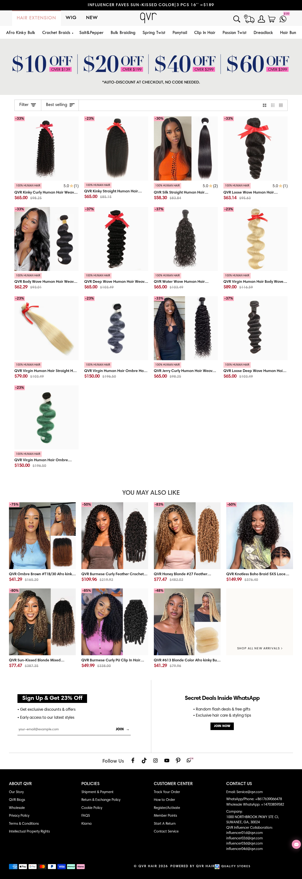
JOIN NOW (222, 726)
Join (123, 729)
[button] (57, 33)
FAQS (85, 816)
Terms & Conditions (24, 824)
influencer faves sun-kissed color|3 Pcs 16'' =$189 (151, 5)
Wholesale (17, 808)
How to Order (164, 800)
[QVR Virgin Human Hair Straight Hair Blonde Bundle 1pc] (46, 372)
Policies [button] (90, 784)
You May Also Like (151, 493)
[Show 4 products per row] (282, 105)
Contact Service (166, 831)
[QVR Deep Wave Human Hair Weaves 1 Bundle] (116, 282)
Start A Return (165, 824)
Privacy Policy (19, 816)
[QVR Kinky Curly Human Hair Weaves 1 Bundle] (46, 192)
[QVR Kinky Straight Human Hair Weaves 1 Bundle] (116, 192)
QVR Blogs (17, 800)
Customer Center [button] (173, 784)
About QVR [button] (20, 784)
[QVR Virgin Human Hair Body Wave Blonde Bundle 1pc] (255, 282)
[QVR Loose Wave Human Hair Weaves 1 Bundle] (255, 192)
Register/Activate (167, 808)
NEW (92, 18)
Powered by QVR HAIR (192, 866)
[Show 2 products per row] (264, 105)
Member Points (165, 816)
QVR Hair (147, 866)
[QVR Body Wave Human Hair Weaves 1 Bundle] (46, 282)
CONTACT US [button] (239, 784)
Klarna (86, 824)
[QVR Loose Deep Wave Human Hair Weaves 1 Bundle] (255, 372)
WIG (71, 18)
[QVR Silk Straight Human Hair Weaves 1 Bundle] (186, 192)
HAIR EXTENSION (36, 18)
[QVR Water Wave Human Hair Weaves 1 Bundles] (186, 282)
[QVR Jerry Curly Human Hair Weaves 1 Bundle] (186, 372)
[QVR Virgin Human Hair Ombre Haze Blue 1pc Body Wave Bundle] (116, 372)
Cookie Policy (91, 808)
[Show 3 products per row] (273, 105)
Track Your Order (167, 792)
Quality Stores (236, 866)
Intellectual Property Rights (29, 831)
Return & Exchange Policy (100, 800)
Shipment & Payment (97, 792)
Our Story (16, 792)
